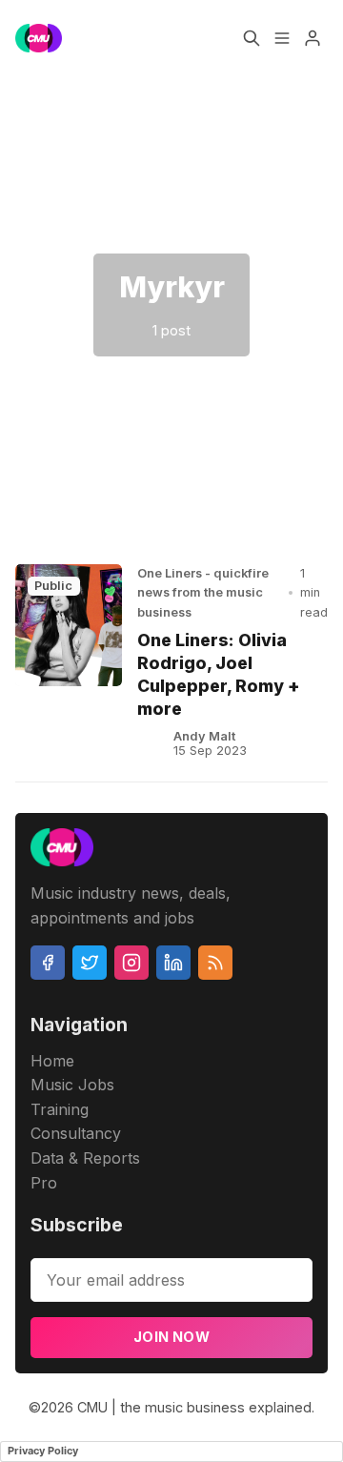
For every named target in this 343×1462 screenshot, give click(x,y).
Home (52, 1060)
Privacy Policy (43, 1450)
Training (59, 1109)
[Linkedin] (173, 962)
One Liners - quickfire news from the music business (203, 592)
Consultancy (75, 1133)
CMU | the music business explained (194, 1407)
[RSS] (215, 962)
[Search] (251, 38)
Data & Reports (85, 1158)
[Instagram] (131, 962)
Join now (171, 1337)
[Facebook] (47, 962)
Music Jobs (72, 1084)
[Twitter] (89, 962)
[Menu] (282, 38)
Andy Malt (204, 736)
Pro (43, 1182)
